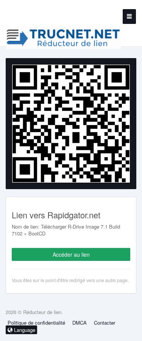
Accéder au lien (71, 254)
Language (23, 329)
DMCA (79, 322)
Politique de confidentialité (36, 322)
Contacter (104, 322)
